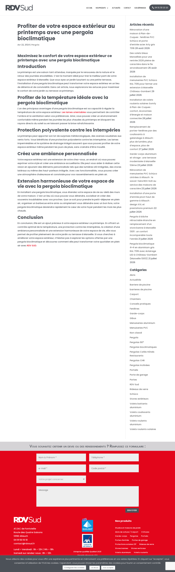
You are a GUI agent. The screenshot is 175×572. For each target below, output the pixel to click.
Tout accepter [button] (108, 568)
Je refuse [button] (94, 568)
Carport (134, 294)
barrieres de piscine (141, 289)
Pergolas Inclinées (140, 365)
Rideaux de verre (139, 389)
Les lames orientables (74, 112)
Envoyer (132, 510)
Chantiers (135, 299)
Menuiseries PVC (139, 327)
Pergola (35, 44)
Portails (134, 370)
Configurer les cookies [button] (74, 567)
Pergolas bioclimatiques (143, 347)
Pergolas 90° (137, 342)
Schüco (134, 394)
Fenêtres (134, 308)
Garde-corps (137, 313)
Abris (132, 275)
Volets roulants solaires (143, 429)
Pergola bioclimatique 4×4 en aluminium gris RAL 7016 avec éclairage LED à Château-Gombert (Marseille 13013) (143, 251)
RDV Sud (134, 384)
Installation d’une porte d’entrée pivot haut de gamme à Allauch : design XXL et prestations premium (143, 201)
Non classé (136, 332)
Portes (133, 379)
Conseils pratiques (140, 303)
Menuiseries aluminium (142, 323)
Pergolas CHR (137, 360)
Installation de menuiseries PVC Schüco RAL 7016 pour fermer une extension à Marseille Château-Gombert (143, 84)
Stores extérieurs (139, 398)
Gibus (133, 318)
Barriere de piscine (140, 284)
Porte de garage (139, 374)
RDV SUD (31, 245)
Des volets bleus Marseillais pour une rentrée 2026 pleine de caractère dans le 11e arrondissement (142, 61)
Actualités (135, 279)
